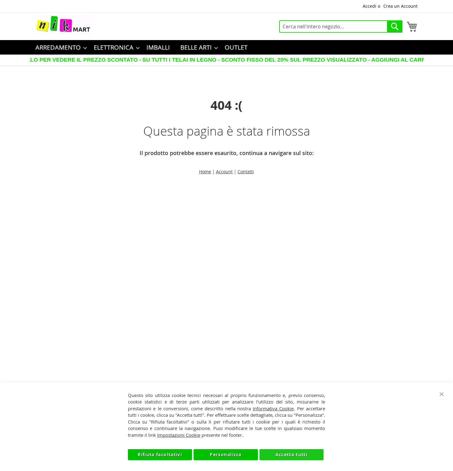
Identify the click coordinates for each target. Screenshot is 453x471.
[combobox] (340, 26)
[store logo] (63, 25)
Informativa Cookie (273, 408)
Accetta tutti (291, 454)
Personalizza (225, 454)
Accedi (369, 6)
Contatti (246, 171)
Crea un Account (400, 6)
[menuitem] (59, 47)
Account (224, 171)
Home (205, 171)
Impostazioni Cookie (178, 435)
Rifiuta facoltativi (160, 454)
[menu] (226, 47)
